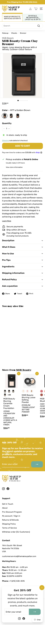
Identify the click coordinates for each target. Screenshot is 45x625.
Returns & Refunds (10, 520)
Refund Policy (9, 279)
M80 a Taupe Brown (17, 115)
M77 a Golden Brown (4, 115)
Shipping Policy (9, 524)
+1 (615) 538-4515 (17, 581)
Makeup (5, 33)
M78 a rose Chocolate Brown (11, 115)
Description (8, 240)
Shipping (5, 140)
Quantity (7, 123)
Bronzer (23, 33)
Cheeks (14, 33)
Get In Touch (7, 504)
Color (16, 110)
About (5, 508)
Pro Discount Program (12, 512)
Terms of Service (9, 528)
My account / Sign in (11, 516)
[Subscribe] (35, 612)
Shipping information (13, 273)
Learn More (6, 221)
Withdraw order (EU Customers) (16, 532)
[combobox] (22, 26)
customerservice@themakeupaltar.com (19, 556)
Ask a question (10, 286)
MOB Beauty (8, 38)
